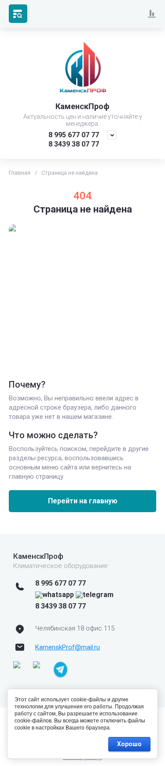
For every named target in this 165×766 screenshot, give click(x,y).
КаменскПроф (82, 106)
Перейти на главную (82, 501)
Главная (19, 172)
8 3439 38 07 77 (73, 144)
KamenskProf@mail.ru (67, 647)
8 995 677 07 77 (73, 135)
